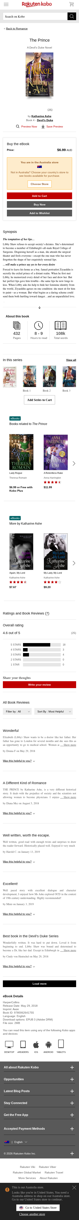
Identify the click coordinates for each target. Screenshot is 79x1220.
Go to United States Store (41, 1207)
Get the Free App (16, 1114)
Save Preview (54, 126)
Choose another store (32, 1214)
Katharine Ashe (41, 116)
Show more (68, 745)
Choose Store (40, 184)
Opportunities (14, 1079)
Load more (40, 983)
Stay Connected (15, 1103)
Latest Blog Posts (17, 1091)
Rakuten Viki (27, 1166)
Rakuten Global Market (27, 1172)
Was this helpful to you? (17, 760)
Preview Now (29, 126)
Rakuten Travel (54, 1172)
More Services (27, 1178)
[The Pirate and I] (9, 386)
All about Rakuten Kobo (21, 1067)
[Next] (73, 463)
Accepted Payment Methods (24, 1128)
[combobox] (17, 711)
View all (71, 359)
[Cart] (71, 4)
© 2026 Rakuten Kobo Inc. (20, 1153)
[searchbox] (39, 16)
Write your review (39, 684)
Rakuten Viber (47, 1166)
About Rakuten (49, 1178)
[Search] (71, 16)
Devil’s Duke (45, 120)
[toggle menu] (6, 4)
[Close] (74, 1188)
